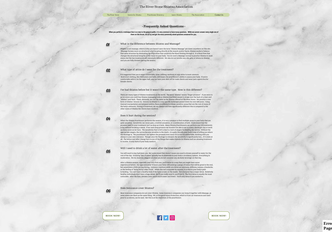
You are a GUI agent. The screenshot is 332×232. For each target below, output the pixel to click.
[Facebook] (159, 217)
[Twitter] (165, 217)
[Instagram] (172, 217)
